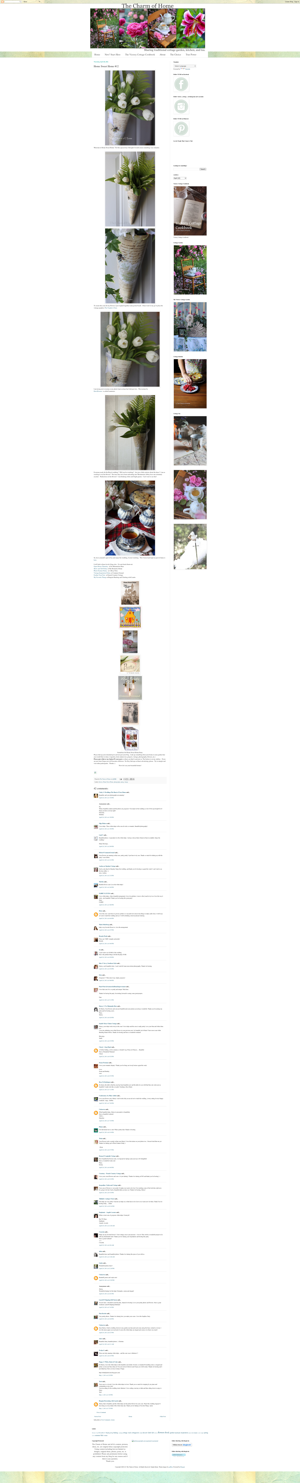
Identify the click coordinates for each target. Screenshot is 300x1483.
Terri (100, 1381)
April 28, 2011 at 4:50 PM (106, 957)
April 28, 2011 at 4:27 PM (106, 930)
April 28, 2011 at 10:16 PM (106, 1206)
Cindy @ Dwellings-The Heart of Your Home (112, 792)
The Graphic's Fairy (111, 308)
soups (202, 1433)
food (167, 1432)
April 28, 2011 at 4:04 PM (106, 918)
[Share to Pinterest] (133, 779)
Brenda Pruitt (103, 936)
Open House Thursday (101, 566)
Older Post (163, 1416)
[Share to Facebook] (131, 779)
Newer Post (97, 1416)
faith (149, 1433)
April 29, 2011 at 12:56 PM (106, 1280)
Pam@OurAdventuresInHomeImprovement (112, 987)
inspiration (184, 1433)
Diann (101, 1127)
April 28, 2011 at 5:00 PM (106, 980)
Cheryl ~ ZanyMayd (105, 1047)
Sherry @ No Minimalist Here (108, 1006)
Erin (100, 975)
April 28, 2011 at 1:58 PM (106, 829)
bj (99, 950)
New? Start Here (112, 54)
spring (122, 782)
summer (97, 1435)
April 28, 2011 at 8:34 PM (106, 1132)
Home (97, 54)
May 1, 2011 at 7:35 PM (106, 1408)
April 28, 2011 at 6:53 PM (106, 1076)
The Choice (175, 54)
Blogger (182, 1467)
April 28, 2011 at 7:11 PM (106, 1089)
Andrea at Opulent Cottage (107, 866)
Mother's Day (95, 1433)
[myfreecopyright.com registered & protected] (145, 1441)
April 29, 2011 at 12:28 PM (106, 1268)
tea (102, 1435)
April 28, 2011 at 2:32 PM (106, 875)
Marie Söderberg (104, 925)
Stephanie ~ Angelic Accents (107, 1212)
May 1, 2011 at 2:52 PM (106, 1375)
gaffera (171, 1467)
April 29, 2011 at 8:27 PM (106, 1332)
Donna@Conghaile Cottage (107, 1156)
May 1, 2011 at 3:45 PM (106, 1395)
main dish (190, 1433)
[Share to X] (129, 779)
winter (105, 1435)
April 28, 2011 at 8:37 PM (106, 1150)
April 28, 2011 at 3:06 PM (106, 905)
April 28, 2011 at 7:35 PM (106, 1121)
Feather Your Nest (100, 575)
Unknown (102, 1109)
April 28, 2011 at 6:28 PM (106, 1017)
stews (93, 1435)
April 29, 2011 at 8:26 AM (106, 1245)
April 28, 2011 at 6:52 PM (106, 1056)
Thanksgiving (109, 1433)
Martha (101, 882)
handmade (177, 1433)
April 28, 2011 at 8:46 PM (106, 1167)
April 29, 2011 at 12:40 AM (107, 1226)
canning (120, 1433)
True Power (191, 54)
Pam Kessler (102, 1313)
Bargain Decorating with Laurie (108, 1401)
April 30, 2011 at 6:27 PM (106, 1356)
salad (199, 1433)
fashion (156, 1433)
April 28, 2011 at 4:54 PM (106, 969)
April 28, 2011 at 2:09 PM (106, 846)
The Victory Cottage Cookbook (140, 54)
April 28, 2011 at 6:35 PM (106, 1041)
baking (115, 1433)
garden (172, 1433)
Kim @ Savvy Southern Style (107, 963)
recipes (196, 1433)
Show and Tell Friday (100, 569)
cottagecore (135, 1433)
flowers (101, 782)
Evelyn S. (102, 1350)
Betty (101, 911)
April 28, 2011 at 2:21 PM (106, 860)
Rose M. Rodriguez (105, 1082)
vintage (126, 782)
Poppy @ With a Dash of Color (108, 1362)
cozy (141, 1433)
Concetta (101, 1232)
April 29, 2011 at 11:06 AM (107, 1257)
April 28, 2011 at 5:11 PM (106, 1000)
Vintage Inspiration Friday (102, 573)
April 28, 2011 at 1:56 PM (106, 817)
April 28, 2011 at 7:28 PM (106, 1103)
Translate (187, 69)
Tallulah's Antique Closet (106, 1199)
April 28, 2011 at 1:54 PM (106, 798)
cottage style (127, 1433)
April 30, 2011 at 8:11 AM (106, 1344)
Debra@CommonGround (106, 853)
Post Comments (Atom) (108, 1420)
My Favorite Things (100, 577)
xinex (100, 1339)
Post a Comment (101, 1412)
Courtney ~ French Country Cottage (110, 1173)
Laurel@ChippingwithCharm (108, 1300)
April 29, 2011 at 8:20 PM (106, 1319)
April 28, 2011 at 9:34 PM (106, 1192)
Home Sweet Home (108, 782)
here (95, 560)
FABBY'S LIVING (104, 893)
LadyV (101, 835)
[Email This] (124, 779)
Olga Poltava (103, 823)
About (162, 54)
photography (117, 782)
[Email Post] (120, 779)
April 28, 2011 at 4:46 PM (106, 943)
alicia (100, 1251)
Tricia (100, 1138)
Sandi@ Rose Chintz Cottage (108, 1024)
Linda (101, 1263)
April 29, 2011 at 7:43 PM (106, 1307)
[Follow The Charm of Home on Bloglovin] (182, 1446)
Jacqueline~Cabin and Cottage (108, 1185)
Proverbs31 (102, 1433)
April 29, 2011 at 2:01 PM (106, 1294)
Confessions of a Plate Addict (108, 1096)
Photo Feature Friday (100, 571)
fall (153, 1433)
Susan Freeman (103, 1063)
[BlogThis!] (127, 779)
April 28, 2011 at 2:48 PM (106, 887)
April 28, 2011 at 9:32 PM (106, 1179)
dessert (145, 1433)
